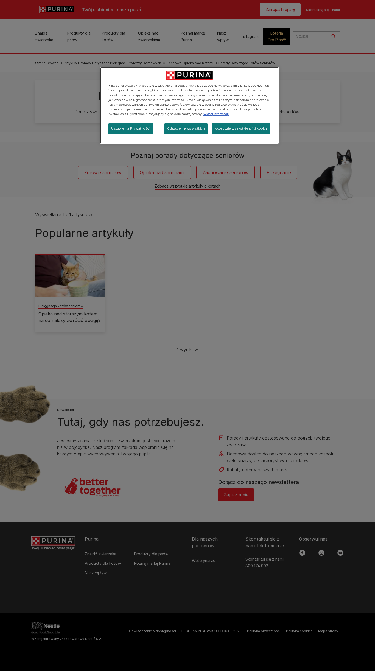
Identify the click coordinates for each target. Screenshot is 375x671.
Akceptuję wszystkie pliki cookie (241, 128)
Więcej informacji (216, 114)
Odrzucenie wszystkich (186, 128)
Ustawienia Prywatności (130, 128)
